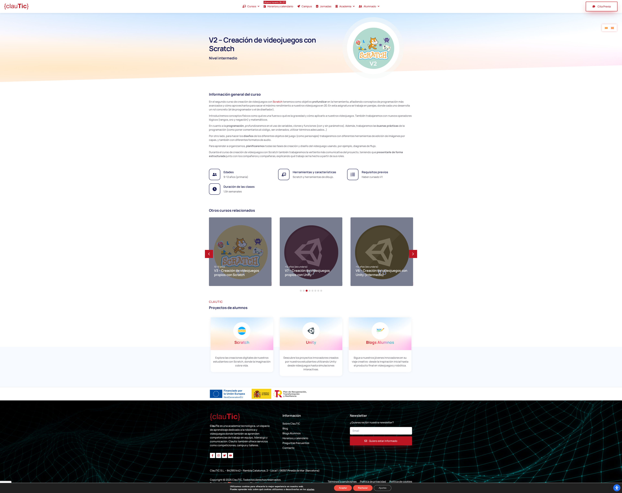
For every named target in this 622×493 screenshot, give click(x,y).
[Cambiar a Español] (612, 28)
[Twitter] (224, 455)
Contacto (288, 448)
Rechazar (363, 487)
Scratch (277, 101)
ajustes (310, 489)
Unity (311, 342)
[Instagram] (218, 455)
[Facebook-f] (212, 455)
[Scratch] (241, 330)
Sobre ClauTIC (291, 423)
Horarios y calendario (295, 438)
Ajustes (382, 487)
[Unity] (311, 330)
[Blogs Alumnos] (380, 330)
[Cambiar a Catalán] (606, 28)
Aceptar (343, 487)
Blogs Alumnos (380, 342)
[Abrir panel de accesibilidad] (616, 487)
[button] (413, 254)
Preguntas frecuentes (295, 443)
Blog (285, 428)
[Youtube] (230, 455)
